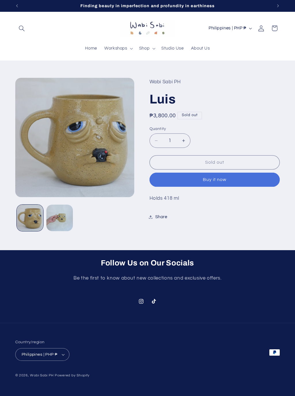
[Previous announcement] (17, 6)
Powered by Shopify (72, 375)
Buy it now (215, 179)
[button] (22, 28)
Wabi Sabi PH (42, 375)
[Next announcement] (278, 6)
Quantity (158, 129)
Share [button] (161, 217)
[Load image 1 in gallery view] (30, 218)
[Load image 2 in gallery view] (59, 218)
